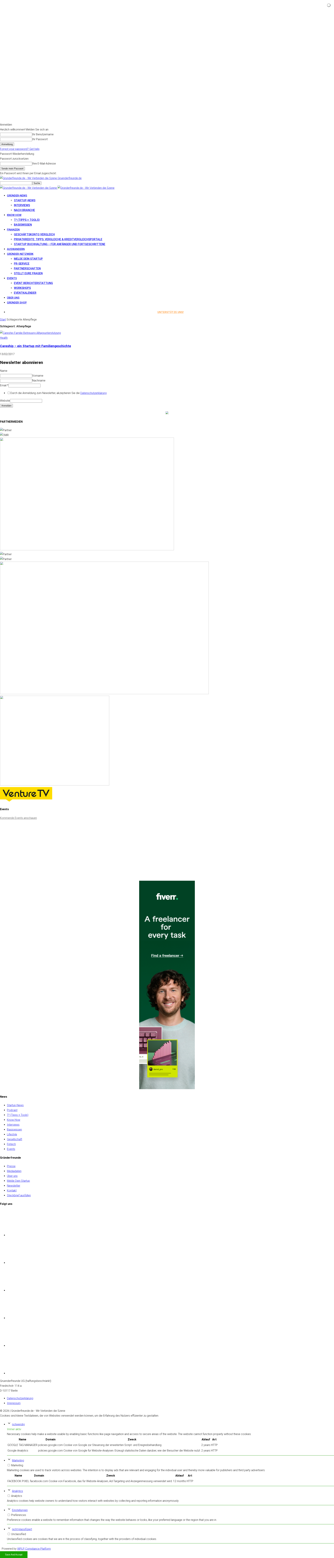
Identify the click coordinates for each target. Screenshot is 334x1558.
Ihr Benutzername (43, 134)
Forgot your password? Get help (19, 149)
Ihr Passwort (40, 139)
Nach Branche (24, 210)
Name (3, 370)
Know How (13, 1119)
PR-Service (21, 263)
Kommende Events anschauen (18, 818)
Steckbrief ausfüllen (19, 1195)
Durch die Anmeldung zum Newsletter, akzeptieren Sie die (58, 393)
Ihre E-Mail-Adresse (44, 163)
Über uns (13, 297)
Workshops (22, 288)
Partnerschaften (27, 268)
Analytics (17, 1491)
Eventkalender (25, 292)
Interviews (22, 205)
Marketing (18, 1460)
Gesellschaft (14, 1139)
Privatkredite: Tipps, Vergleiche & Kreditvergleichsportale (58, 239)
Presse (11, 1166)
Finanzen (13, 229)
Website (5, 400)
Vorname (37, 375)
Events (12, 278)
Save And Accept (13, 1554)
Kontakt (12, 1190)
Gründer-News (17, 195)
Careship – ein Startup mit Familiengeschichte (35, 346)
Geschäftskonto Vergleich (34, 234)
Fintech (11, 1144)
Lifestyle (12, 1134)
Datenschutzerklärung (93, 393)
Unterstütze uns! (170, 312)
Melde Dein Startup (28, 258)
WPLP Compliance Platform (34, 1548)
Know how (14, 215)
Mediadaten (14, 1171)
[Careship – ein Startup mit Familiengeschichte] (30, 333)
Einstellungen (20, 1510)
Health (4, 337)
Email (4, 385)
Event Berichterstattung (33, 283)
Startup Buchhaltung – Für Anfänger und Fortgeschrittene (59, 244)
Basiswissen (23, 224)
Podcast (12, 1110)
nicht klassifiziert (22, 1529)
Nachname (38, 380)
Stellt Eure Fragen (28, 273)
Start (3, 319)
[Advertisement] (26, 854)
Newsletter (13, 1185)
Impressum (14, 1403)
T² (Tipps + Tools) (27, 219)
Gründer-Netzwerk (20, 254)
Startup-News (24, 200)
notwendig (18, 1424)
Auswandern (16, 249)
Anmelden (6, 405)
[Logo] (29, 188)
